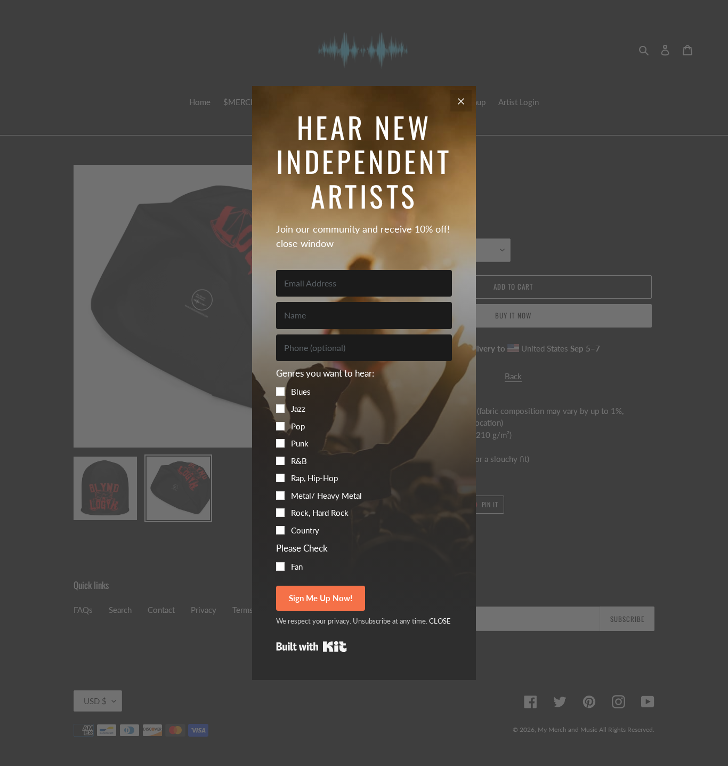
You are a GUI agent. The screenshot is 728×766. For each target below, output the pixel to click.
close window (305, 243)
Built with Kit (311, 646)
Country (305, 530)
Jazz (298, 408)
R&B (299, 461)
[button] (364, 451)
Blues (301, 391)
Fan (297, 566)
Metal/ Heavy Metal (326, 495)
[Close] (461, 100)
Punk (300, 443)
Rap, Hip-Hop (314, 478)
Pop (298, 426)
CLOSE (440, 621)
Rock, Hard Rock (320, 512)
